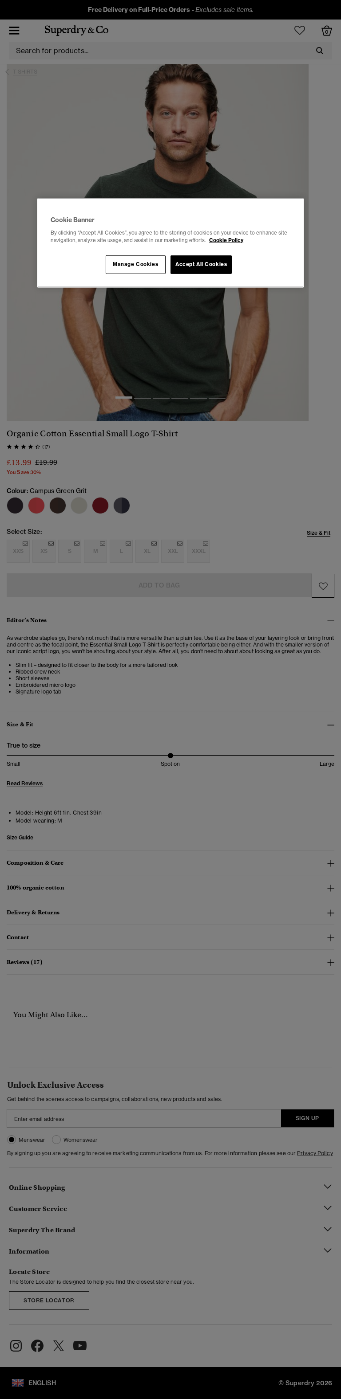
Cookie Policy (226, 240)
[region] (170, 243)
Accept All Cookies (201, 264)
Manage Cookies (135, 264)
